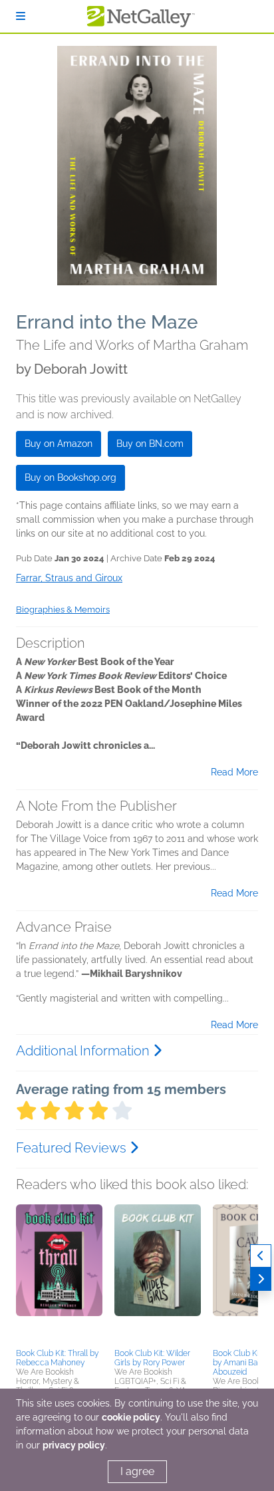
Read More (234, 772)
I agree (137, 1471)
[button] (59, 1274)
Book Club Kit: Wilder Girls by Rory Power (152, 1358)
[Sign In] (20, 16)
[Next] (260, 1279)
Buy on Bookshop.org (70, 477)
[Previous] (260, 1256)
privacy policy (74, 1445)
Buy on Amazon (58, 443)
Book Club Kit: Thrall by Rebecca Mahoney (57, 1358)
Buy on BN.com (150, 443)
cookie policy (131, 1417)
